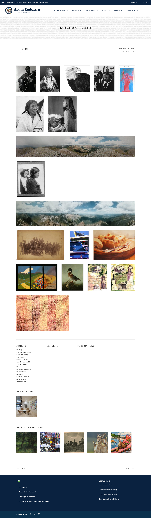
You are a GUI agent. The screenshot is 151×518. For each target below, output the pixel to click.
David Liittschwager (22, 354)
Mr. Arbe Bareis (21, 372)
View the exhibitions (105, 485)
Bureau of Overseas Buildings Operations (34, 501)
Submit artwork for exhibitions (109, 499)
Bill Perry (19, 350)
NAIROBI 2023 (97, 448)
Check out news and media (108, 494)
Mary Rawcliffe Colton (23, 369)
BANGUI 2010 (74, 448)
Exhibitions (59, 10)
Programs (91, 10)
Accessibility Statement (27, 492)
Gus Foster (20, 357)
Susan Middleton (21, 379)
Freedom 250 (132, 10)
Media (105, 10)
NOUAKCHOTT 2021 (26, 448)
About (117, 10)
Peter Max (19, 374)
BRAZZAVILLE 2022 (121, 448)
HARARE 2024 (50, 448)
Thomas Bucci (21, 381)
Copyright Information (27, 497)
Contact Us (23, 487)
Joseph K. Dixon (21, 364)
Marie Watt (19, 367)
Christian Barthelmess (23, 352)
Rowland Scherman (22, 377)
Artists (75, 10)
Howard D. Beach (22, 359)
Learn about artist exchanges (108, 489)
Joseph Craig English (23, 362)
